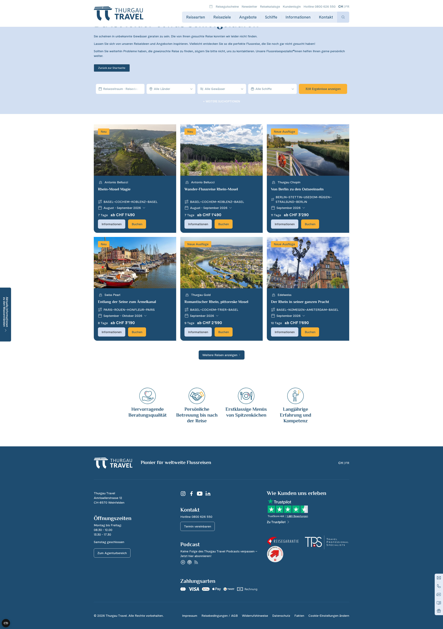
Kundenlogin (292, 6)
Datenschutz (281, 615)
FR (347, 6)
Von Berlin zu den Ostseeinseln (297, 189)
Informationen (298, 17)
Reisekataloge (270, 6)
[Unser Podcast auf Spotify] (183, 562)
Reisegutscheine (227, 6)
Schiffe (271, 17)
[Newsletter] (439, 594)
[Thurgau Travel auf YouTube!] (199, 493)
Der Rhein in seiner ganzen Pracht (300, 302)
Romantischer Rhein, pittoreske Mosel (216, 302)
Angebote (248, 17)
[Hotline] (439, 586)
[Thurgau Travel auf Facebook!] (191, 493)
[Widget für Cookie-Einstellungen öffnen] (6, 623)
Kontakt (326, 17)
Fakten (299, 615)
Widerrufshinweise (255, 615)
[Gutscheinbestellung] (439, 611)
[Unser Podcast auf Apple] (189, 562)
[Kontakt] (439, 578)
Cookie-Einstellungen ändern (328, 615)
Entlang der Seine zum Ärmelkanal (127, 302)
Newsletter (249, 6)
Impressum (189, 615)
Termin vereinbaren (197, 526)
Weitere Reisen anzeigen (219, 355)
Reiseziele (222, 17)
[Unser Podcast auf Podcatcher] (196, 562)
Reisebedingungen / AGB (219, 615)
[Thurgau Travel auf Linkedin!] (208, 493)
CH (340, 6)
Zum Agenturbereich (112, 553)
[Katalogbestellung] (439, 603)
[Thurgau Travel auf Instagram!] (183, 493)
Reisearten (195, 17)
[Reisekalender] (211, 6)
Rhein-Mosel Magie (114, 189)
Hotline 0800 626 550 (320, 6)
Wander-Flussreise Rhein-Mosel (211, 189)
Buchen (137, 224)
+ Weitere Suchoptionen (221, 101)
